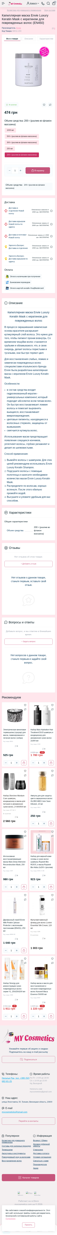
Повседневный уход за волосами (16, 1157)
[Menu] (3, 3)
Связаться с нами (40, 1161)
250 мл (10, 149)
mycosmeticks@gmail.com (14, 1112)
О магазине (38, 1150)
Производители (40, 1164)
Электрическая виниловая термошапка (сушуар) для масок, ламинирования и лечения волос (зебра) (14, 734)
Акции (35, 1168)
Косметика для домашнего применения (24, 10)
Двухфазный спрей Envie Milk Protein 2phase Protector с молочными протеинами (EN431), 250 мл (14, 925)
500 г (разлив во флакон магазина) (22, 136)
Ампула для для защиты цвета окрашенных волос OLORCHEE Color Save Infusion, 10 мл (41, 800)
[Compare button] (50, 104)
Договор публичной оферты (41, 1145)
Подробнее (11, 1219)
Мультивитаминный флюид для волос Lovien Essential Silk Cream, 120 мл (41, 924)
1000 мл (10, 130)
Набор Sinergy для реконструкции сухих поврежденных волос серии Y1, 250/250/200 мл (14, 987)
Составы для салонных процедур (16, 1146)
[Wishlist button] (44, 104)
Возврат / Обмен (40, 1140)
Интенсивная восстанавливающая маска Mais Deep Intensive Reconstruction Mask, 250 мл (14, 861)
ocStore (35, 1201)
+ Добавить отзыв (28, 564)
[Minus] (9, 170)
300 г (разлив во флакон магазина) (22, 142)
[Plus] (20, 170)
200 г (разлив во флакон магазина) (22, 155)
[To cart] (24, 762)
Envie (18, 28)
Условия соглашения (42, 1157)
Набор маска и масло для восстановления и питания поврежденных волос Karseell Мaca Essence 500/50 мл (42, 988)
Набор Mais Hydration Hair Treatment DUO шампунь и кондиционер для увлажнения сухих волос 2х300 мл (42, 735)
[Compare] (25, 709)
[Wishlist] (25, 705)
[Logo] (14, 3)
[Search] (48, 3)
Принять (28, 1225)
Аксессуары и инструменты (14, 1153)
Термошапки (7, 1150)
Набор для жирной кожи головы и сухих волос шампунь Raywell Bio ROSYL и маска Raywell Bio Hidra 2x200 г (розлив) (42, 861)
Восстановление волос (12, 1161)
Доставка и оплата (41, 1153)
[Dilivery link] (51, 210)
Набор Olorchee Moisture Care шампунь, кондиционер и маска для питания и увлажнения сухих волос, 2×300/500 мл (14, 801)
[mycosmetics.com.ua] (28, 1037)
